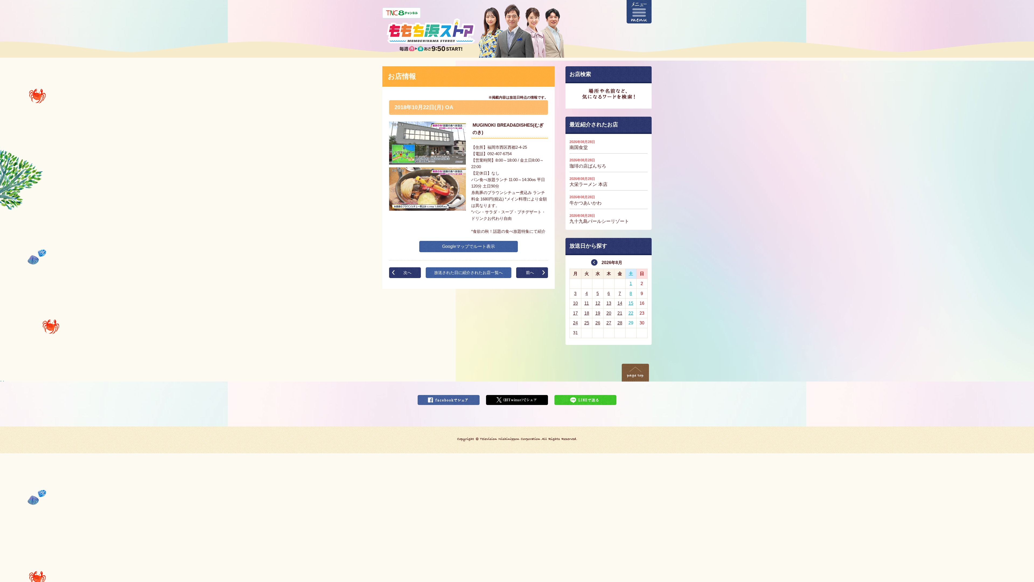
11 (586, 303)
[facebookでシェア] (449, 398)
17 (575, 313)
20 (608, 313)
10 (575, 303)
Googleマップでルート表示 (468, 246)
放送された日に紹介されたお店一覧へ (468, 272)
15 (630, 303)
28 (619, 323)
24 (575, 323)
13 (608, 303)
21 (619, 313)
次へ (407, 272)
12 (597, 303)
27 (608, 323)
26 (597, 323)
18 (586, 313)
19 (597, 313)
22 (630, 313)
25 (586, 323)
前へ (530, 272)
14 (619, 303)
